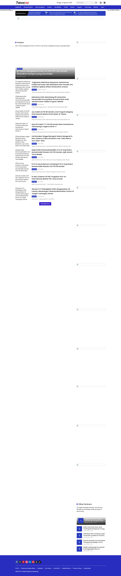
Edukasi (34, 196)
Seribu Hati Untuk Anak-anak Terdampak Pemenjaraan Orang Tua (93, 528)
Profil (17, 568)
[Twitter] (20, 562)
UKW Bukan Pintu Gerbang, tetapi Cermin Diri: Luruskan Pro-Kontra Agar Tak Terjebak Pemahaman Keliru (94, 534)
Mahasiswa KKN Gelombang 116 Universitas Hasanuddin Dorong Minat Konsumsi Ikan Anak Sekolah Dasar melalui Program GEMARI (50, 99)
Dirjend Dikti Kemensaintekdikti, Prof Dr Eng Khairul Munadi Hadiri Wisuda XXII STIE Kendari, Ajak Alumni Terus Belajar (52, 152)
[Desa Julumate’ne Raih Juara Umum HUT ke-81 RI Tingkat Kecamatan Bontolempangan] (39, 13)
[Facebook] (16, 562)
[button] (96, 2)
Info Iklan (48, 568)
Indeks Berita (66, 568)
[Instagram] (26, 562)
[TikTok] (39, 562)
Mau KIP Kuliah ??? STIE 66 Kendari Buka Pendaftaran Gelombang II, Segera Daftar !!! (52, 125)
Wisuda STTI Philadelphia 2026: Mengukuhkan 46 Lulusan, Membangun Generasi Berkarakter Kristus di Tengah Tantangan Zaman (53, 191)
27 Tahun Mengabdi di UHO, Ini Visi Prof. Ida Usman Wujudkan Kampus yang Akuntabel (42, 72)
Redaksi (40, 568)
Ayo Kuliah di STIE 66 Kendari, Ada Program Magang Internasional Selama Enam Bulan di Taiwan (52, 113)
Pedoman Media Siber (28, 568)
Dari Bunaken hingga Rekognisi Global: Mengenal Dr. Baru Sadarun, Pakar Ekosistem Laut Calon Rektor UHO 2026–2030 (52, 138)
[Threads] (36, 562)
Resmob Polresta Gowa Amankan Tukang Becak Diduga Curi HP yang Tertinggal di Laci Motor (94, 541)
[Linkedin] (30, 562)
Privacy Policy (77, 568)
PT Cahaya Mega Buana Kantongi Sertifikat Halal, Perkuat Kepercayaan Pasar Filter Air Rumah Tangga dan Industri (80, 13)
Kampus (34, 89)
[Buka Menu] (104, 3)
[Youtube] (33, 562)
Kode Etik (57, 568)
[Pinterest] (23, 562)
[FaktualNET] (22, 2)
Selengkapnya (45, 204)
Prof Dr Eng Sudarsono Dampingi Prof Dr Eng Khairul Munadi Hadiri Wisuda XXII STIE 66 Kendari (52, 165)
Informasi (19, 69)
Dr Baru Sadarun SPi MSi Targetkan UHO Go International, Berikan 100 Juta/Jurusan (49, 177)
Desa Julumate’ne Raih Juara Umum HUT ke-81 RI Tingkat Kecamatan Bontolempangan (53, 13)
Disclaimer (87, 568)
